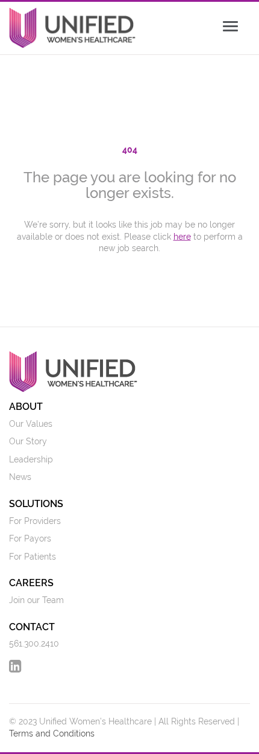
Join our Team (36, 600)
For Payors (30, 538)
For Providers (35, 521)
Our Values (30, 424)
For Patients (32, 556)
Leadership (31, 459)
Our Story (28, 441)
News (20, 477)
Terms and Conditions (52, 733)
